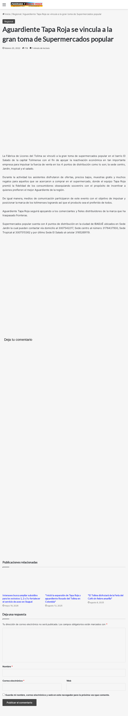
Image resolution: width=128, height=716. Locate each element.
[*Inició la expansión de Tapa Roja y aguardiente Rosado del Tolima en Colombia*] (64, 581)
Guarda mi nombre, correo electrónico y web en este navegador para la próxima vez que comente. (57, 695)
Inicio (7, 14)
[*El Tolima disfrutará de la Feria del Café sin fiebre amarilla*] (107, 581)
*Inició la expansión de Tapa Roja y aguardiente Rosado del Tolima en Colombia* (63, 598)
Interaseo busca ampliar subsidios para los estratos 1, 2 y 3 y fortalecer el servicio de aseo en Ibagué (21, 598)
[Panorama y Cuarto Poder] (26, 4)
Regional (16, 14)
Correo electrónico (13, 680)
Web (68, 680)
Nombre (7, 666)
